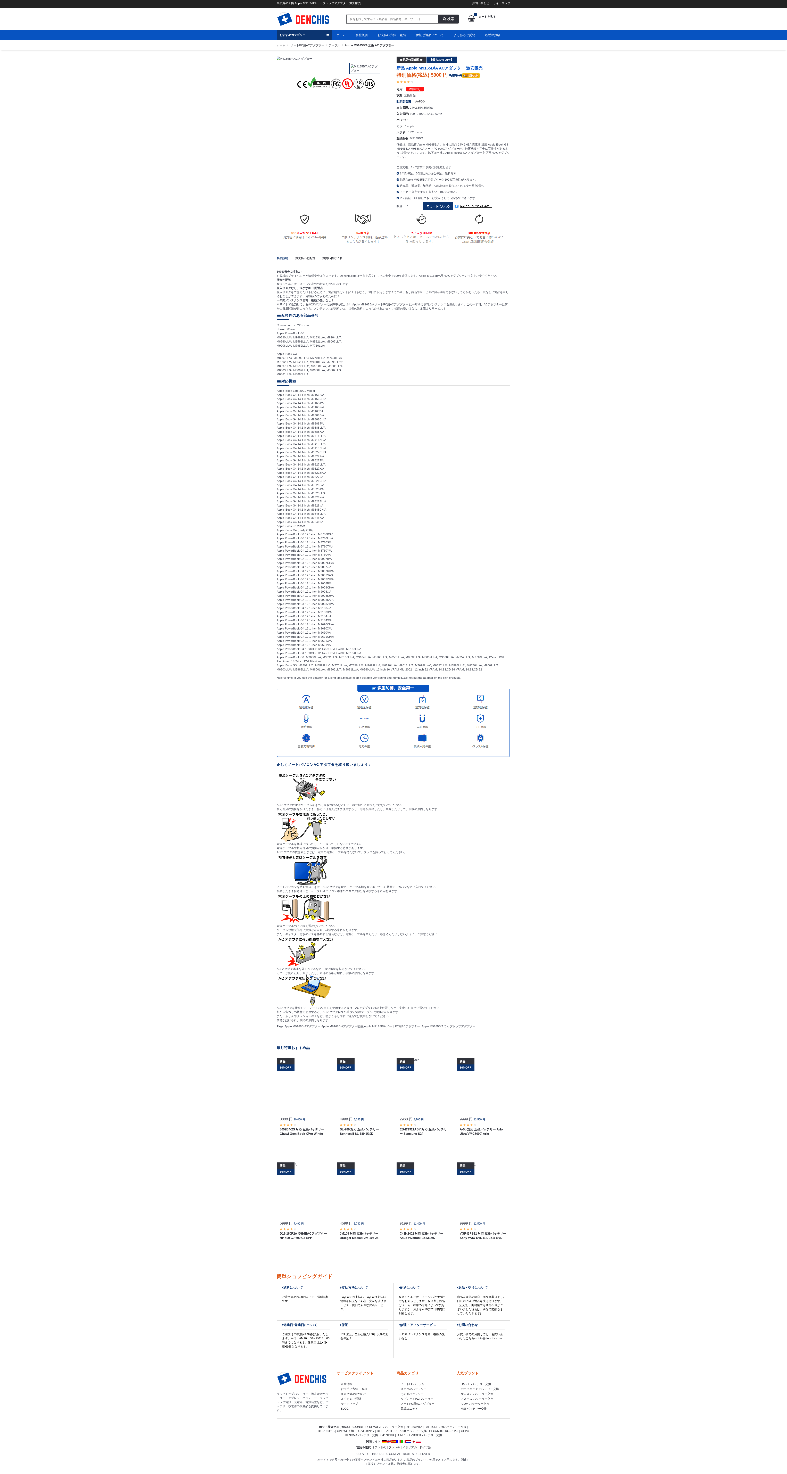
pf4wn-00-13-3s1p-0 (443, 1431)
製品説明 (282, 258)
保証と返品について (430, 35)
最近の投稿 (492, 35)
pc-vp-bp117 (365, 1431)
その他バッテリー (412, 1393)
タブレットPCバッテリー (417, 1398)
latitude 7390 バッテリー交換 (445, 1426)
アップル (334, 45)
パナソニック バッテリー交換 (480, 1389)
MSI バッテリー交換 (474, 1408)
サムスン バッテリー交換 (477, 1393)
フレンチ (394, 1447)
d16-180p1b (326, 1431)
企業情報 (346, 1384)
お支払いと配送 (305, 258)
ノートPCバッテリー (414, 1384)
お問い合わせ (480, 3)
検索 (450, 19)
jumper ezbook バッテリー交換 (419, 1435)
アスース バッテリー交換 (477, 1398)
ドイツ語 (425, 1447)
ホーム (341, 35)
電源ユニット (409, 1408)
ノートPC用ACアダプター (307, 45)
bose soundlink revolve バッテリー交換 (373, 1426)
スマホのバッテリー (413, 1389)
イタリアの (410, 1447)
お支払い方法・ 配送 (392, 35)
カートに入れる (439, 206)
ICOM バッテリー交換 (475, 1403)
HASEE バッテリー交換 (476, 1384)
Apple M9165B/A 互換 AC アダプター (369, 45)
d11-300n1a (414, 1426)
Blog (345, 1408)
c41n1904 (387, 1435)
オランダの (379, 1447)
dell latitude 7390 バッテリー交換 (402, 1431)
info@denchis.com (490, 1338)
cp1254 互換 (345, 1431)
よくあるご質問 (464, 35)
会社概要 (362, 35)
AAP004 (420, 101)
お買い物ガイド (332, 258)
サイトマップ (501, 3)
